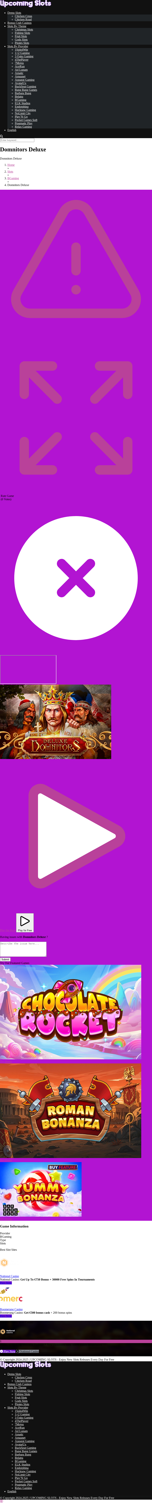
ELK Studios (22, 103)
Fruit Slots (21, 36)
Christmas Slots (24, 29)
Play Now (6, 1282)
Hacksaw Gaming (25, 110)
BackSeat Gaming (25, 86)
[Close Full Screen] (76, 653)
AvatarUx (20, 83)
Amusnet (20, 76)
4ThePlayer (21, 59)
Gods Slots (21, 39)
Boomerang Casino (11, 1309)
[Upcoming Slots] (25, 6)
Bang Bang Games (26, 89)
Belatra (19, 96)
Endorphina (22, 106)
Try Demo (6, 1061)
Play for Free (25, 930)
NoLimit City (23, 113)
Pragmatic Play (23, 123)
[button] (55, 722)
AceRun (20, 66)
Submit (5, 959)
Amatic (19, 73)
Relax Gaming (23, 126)
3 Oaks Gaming (24, 56)
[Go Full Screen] (76, 492)
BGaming (20, 99)
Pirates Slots (22, 42)
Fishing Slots (22, 32)
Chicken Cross (23, 16)
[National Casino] (11, 1272)
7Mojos (19, 63)
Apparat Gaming (24, 79)
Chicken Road (23, 19)
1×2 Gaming (22, 53)
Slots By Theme (16, 26)
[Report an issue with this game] (76, 340)
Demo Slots (14, 12)
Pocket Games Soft (26, 120)
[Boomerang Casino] (11, 1306)
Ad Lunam (21, 69)
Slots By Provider (17, 46)
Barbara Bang (23, 93)
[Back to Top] (1, 1501)
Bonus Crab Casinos (19, 22)
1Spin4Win (21, 49)
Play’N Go (21, 116)
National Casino (9, 1276)
